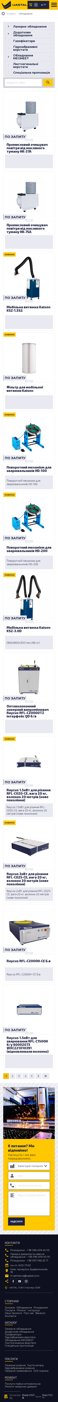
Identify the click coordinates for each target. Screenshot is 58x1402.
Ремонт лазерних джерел (21, 1386)
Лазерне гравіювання (18, 1370)
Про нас (29, 1313)
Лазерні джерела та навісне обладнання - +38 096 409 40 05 (30, 1255)
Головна (10, 1307)
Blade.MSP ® (28, 1396)
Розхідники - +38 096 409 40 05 (29, 1250)
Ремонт (21, 1310)
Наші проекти (13, 1313)
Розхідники (41, 1307)
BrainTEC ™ (47, 1396)
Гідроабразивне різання (20, 1368)
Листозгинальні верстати (20, 1343)
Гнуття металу (35, 1365)
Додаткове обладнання (19, 1331)
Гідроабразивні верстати (20, 1337)
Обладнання (24, 1307)
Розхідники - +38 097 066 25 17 (29, 1260)
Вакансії (40, 1313)
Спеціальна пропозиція (19, 1345)
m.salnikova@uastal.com (24, 1276)
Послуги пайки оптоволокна (22, 1383)
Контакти (10, 1316)
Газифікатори (13, 1334)
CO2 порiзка (40, 1370)
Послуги (10, 1310)
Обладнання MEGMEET (19, 1340)
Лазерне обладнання (18, 1328)
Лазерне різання (15, 1365)
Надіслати (16, 1221)
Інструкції (34, 1310)
